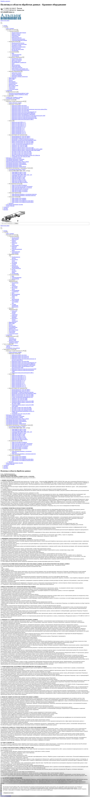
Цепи (13, 63)
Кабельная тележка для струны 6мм (20, 110)
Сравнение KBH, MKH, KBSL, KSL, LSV (22, 174)
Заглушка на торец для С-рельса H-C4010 (22, 154)
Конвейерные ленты (17, 58)
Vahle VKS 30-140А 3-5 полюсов (19, 190)
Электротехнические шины (18, 39)
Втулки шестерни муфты (18, 49)
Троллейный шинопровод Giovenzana (15, 159)
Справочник (9, 90)
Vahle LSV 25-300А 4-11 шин (19, 179)
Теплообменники (13, 82)
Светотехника (15, 36)
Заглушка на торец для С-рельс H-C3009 (21, 151)
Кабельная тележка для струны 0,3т (20, 108)
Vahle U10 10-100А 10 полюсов (19, 185)
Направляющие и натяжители (19, 62)
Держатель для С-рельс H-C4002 (19, 146)
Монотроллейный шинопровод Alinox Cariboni (17, 161)
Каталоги (11, 203)
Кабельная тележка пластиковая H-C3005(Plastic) (23, 114)
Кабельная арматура (16, 37)
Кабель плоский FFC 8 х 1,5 (18, 131)
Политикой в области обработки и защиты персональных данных (63, 787)
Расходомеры (12, 86)
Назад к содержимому (6, 795)
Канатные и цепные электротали (20, 76)
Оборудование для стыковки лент (20, 68)
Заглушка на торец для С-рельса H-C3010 (22, 152)
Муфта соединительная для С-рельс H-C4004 (22, 142)
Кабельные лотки (16, 35)
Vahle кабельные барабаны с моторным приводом (24, 195)
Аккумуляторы (15, 55)
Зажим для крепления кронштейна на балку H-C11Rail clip (26, 155)
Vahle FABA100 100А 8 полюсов (19, 182)
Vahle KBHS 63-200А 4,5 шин (19, 173)
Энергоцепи (12, 88)
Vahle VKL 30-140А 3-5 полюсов (19, 191)
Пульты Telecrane (10, 205)
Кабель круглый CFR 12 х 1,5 (19, 123)
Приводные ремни (16, 66)
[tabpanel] (45, 631)
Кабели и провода (16, 33)
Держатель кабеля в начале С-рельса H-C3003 (23, 147)
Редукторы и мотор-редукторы (19, 44)
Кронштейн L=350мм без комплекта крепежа (22, 138)
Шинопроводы (12, 77)
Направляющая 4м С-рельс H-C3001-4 (21, 136)
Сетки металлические (17, 67)
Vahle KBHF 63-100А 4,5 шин (19, 172)
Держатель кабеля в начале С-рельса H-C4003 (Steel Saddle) (26, 150)
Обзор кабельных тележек (15, 102)
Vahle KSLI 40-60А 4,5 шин (18, 178)
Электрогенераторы (16, 54)
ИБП (13, 53)
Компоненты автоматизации (19, 46)
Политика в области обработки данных (18, 94)
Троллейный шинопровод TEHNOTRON (16, 166)
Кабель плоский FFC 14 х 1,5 (19, 132)
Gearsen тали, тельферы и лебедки (14, 97)
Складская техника (13, 89)
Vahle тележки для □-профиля (19, 198)
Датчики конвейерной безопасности (20, 70)
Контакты (5, 209)
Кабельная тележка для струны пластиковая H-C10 (24, 111)
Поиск (16, 223)
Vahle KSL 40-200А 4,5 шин (18, 177)
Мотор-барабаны (16, 65)
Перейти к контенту (5, 1)
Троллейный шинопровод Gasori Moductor (16, 164)
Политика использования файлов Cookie (19, 93)
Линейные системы (16, 45)
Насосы (11, 80)
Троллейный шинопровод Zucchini (14, 204)
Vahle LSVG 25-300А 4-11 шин (19, 181)
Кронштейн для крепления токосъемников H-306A (24, 140)
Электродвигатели (16, 48)
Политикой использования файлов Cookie (39, 787)
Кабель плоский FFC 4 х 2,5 (18, 127)
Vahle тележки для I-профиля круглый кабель (22, 200)
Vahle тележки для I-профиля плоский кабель (22, 202)
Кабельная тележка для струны (19, 105)
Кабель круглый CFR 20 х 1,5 (19, 126)
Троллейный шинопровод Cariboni (14, 160)
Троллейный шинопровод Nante (14, 165)
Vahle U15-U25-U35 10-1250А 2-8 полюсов (22, 186)
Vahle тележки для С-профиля (19, 199)
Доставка (5, 208)
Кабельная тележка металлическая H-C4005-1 (23, 119)
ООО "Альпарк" (10, 28)
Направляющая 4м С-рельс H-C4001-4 (21, 137)
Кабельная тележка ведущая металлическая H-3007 (24, 116)
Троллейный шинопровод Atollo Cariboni (16, 163)
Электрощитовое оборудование (19, 40)
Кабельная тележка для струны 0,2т (20, 106)
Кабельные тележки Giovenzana (13, 157)
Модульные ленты (16, 61)
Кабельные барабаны (17, 75)
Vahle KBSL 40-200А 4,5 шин (19, 176)
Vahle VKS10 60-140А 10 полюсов (20, 189)
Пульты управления (16, 74)
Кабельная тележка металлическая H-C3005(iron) (23, 113)
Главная (5, 25)
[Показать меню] (1, 227)
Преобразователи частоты (18, 43)
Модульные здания (13, 85)
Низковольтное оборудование (19, 32)
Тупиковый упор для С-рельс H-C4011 (21, 156)
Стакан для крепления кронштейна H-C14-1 (22, 144)
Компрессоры (12, 84)
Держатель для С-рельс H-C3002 (19, 145)
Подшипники (15, 50)
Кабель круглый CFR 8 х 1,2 (18, 122)
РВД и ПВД (12, 79)
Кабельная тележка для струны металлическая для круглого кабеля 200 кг (29, 109)
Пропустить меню (5, 20)
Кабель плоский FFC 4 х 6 (18, 129)
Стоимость (6, 207)
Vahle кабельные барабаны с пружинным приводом (24, 194)
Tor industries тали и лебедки (13, 98)
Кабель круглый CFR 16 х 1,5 (19, 124)
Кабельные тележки (16, 72)
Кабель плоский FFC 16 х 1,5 (19, 133)
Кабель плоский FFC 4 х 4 (18, 128)
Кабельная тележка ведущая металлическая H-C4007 (24, 118)
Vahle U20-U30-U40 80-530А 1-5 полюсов (22, 187)
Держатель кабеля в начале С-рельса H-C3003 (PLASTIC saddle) (27, 149)
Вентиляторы (12, 81)
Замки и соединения (17, 59)
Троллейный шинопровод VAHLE (17, 169)
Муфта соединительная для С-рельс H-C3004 (22, 141)
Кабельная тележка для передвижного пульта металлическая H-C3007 (28, 115)
